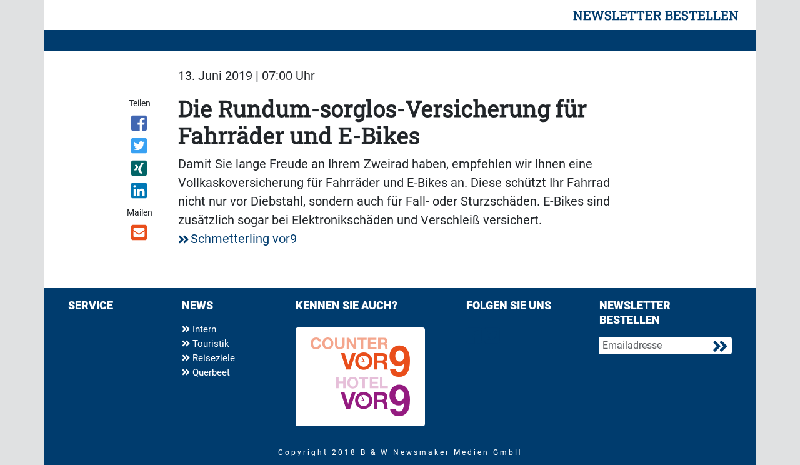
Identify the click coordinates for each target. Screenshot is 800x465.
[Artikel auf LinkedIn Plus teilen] (140, 193)
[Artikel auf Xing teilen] (140, 170)
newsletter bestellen (656, 15)
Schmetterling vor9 (244, 238)
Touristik (209, 343)
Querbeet (210, 372)
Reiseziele (212, 358)
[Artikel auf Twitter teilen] (140, 148)
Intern (203, 329)
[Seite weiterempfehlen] (140, 235)
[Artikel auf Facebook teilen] (140, 125)
